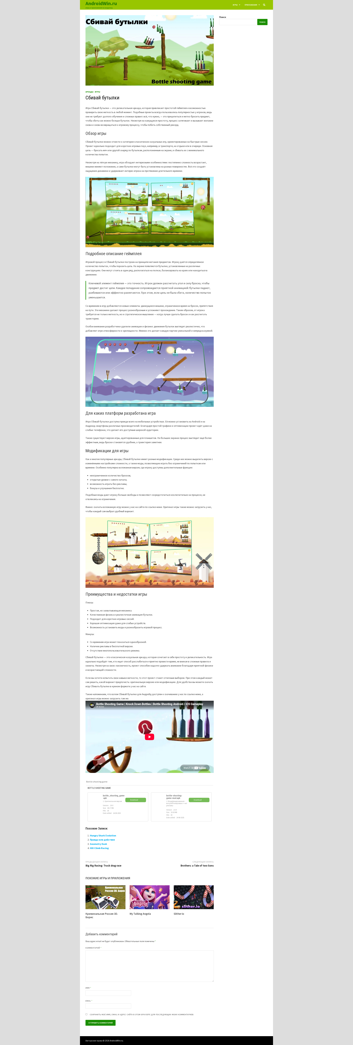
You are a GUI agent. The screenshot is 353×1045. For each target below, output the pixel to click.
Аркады (89, 92)
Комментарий (93, 948)
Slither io (179, 913)
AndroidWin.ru (101, 3)
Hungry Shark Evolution (103, 835)
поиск (262, 22)
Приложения (251, 5)
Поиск (222, 17)
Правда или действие (102, 839)
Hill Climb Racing (99, 848)
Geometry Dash (98, 844)
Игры (235, 5)
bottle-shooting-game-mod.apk (174, 796)
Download (134, 800)
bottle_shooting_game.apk (114, 796)
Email (89, 1001)
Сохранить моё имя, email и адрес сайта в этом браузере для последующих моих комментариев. (142, 1014)
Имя (88, 988)
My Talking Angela (140, 913)
